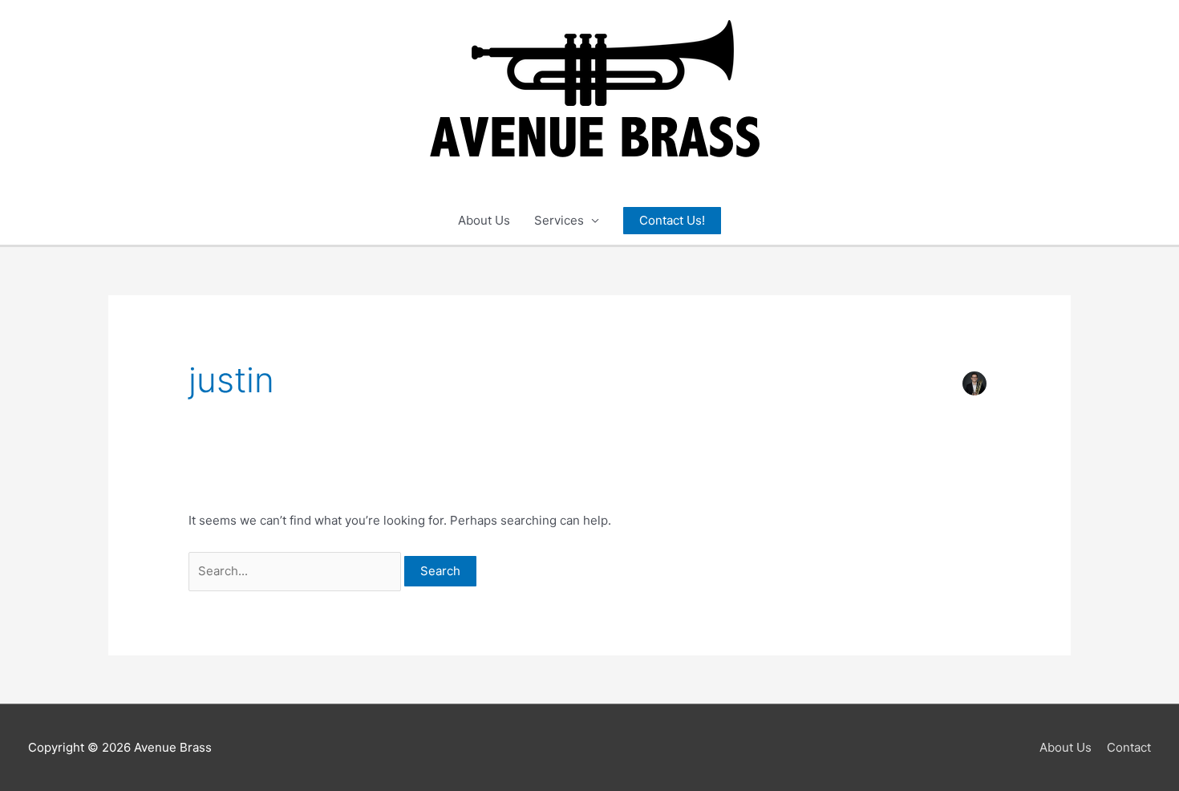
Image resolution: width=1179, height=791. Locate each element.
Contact (1129, 747)
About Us (484, 220)
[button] (672, 221)
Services (559, 220)
